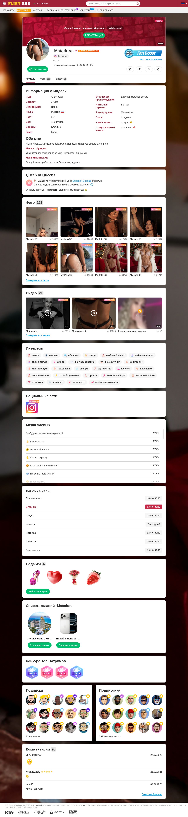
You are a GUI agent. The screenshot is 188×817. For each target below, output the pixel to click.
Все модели (8, 10)
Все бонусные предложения (61, 10)
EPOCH (72, 805)
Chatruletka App (104, 10)
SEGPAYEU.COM (83, 805)
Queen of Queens (82, 181)
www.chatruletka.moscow (41, 805)
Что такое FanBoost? (151, 59)
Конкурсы (85, 10)
